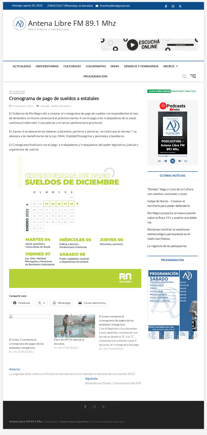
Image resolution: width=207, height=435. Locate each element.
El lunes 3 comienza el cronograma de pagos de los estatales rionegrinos (26, 343)
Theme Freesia (67, 421)
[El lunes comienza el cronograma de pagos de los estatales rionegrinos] (121, 332)
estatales (45, 105)
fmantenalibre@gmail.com (114, 5)
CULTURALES (72, 66)
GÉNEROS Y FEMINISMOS (141, 66)
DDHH (115, 66)
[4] (158, 335)
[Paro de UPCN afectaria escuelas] (74, 326)
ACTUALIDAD (22, 66)
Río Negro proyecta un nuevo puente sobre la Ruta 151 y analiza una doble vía (172, 217)
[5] (173, 335)
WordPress (82, 421)
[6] (188, 335)
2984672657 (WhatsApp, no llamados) (70, 5)
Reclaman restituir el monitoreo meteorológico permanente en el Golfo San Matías (168, 234)
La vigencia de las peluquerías (167, 246)
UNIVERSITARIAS (47, 66)
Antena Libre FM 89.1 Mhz (72, 23)
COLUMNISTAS (96, 66)
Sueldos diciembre (61, 105)
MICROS (168, 66)
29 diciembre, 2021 (22, 105)
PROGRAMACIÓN (95, 76)
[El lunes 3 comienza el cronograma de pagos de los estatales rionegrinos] (29, 326)
